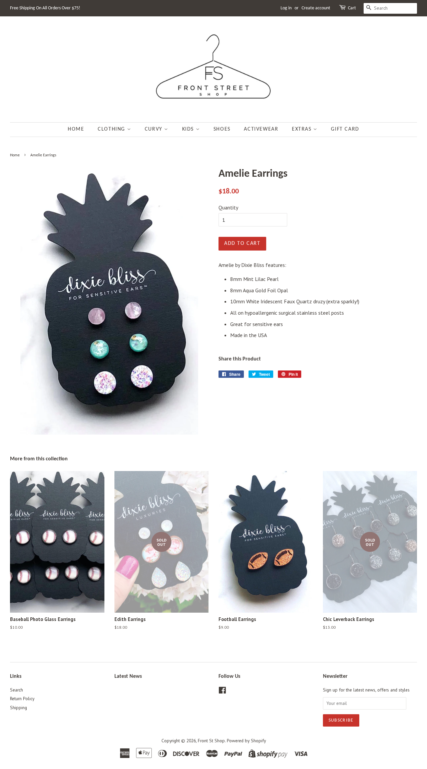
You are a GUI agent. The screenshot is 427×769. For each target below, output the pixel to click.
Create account (316, 8)
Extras (302, 129)
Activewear (261, 129)
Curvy (154, 129)
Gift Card (345, 129)
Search (16, 690)
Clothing (112, 129)
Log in (286, 8)
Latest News (128, 676)
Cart (352, 8)
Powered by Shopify (246, 741)
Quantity (228, 207)
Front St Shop (211, 741)
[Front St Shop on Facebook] (222, 691)
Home (76, 129)
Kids (189, 129)
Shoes (222, 129)
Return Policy (22, 699)
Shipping (18, 708)
